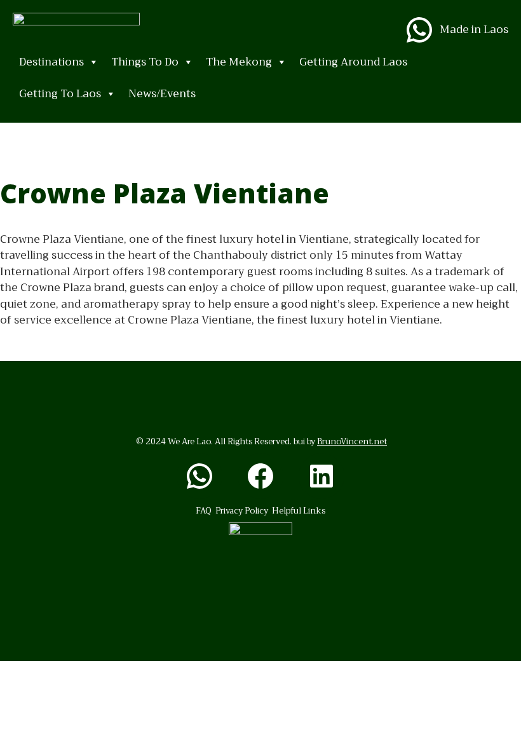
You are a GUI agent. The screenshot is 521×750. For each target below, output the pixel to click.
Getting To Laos (60, 94)
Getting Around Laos (353, 62)
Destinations (51, 62)
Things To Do (145, 62)
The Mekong (239, 62)
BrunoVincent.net (352, 441)
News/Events (162, 94)
